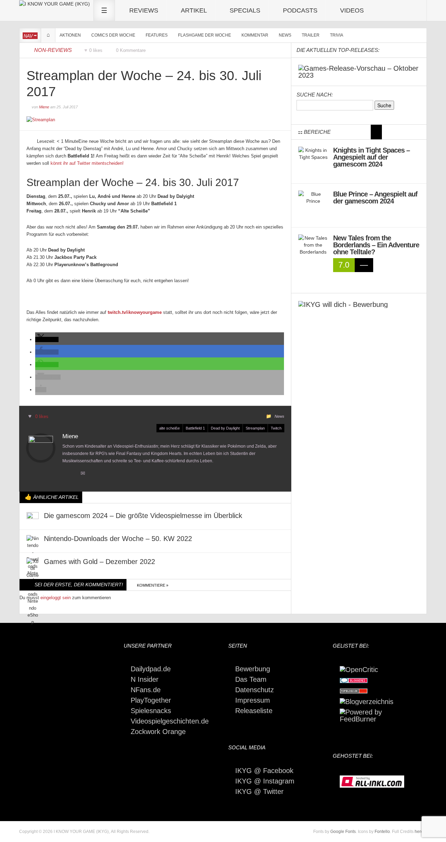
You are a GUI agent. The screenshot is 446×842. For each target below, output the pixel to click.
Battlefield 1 (195, 428)
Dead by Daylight (225, 428)
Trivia (336, 35)
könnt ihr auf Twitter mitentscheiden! (87, 163)
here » (421, 831)
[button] (47, 339)
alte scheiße (169, 428)
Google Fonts (343, 831)
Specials (245, 10)
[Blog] (366, 701)
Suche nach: (315, 95)
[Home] (54, 3)
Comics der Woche (113, 35)
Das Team (251, 679)
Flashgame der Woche (204, 35)
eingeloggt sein (55, 597)
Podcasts (300, 10)
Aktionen (70, 35)
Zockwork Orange (158, 731)
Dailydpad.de (151, 669)
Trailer (311, 35)
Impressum (252, 700)
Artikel (194, 10)
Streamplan (255, 428)
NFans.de (146, 690)
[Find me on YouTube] (63, 474)
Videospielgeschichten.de (170, 721)
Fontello (382, 831)
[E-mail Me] (84, 474)
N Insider (145, 679)
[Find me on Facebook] (52, 474)
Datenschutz (254, 690)
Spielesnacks (151, 710)
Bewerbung (252, 669)
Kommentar (254, 35)
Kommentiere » (152, 585)
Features (157, 35)
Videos (352, 10)
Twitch (276, 428)
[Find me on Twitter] (42, 474)
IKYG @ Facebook (264, 770)
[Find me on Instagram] (73, 474)
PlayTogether (151, 700)
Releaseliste (253, 710)
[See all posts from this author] (41, 448)
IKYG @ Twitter (259, 791)
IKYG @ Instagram (264, 781)
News (285, 35)
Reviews (143, 10)
